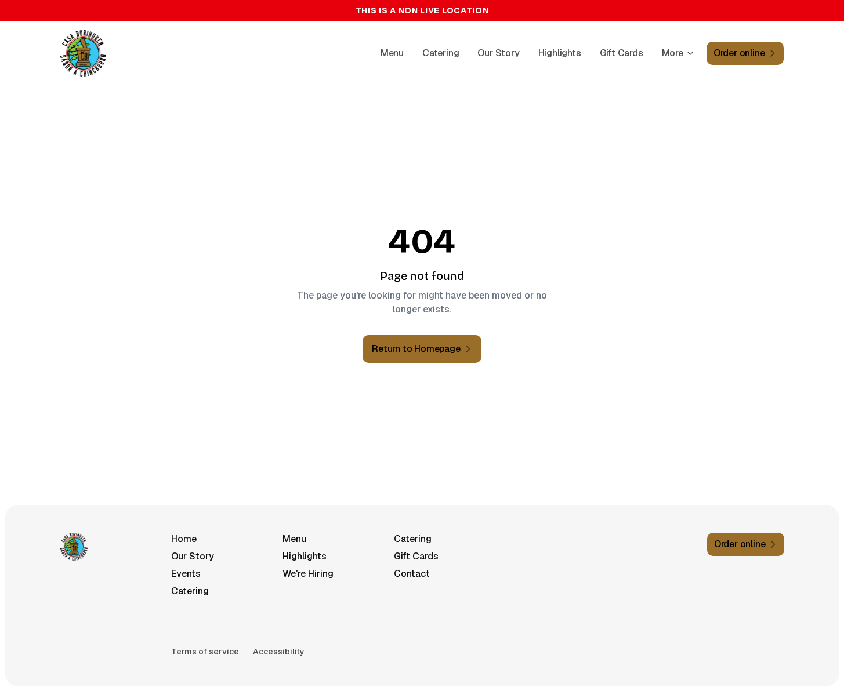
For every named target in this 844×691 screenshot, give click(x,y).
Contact (412, 574)
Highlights (559, 53)
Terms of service (205, 651)
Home (184, 539)
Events (186, 574)
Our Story (498, 53)
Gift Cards (621, 53)
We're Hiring (308, 574)
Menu (392, 53)
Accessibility (279, 651)
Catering (440, 53)
